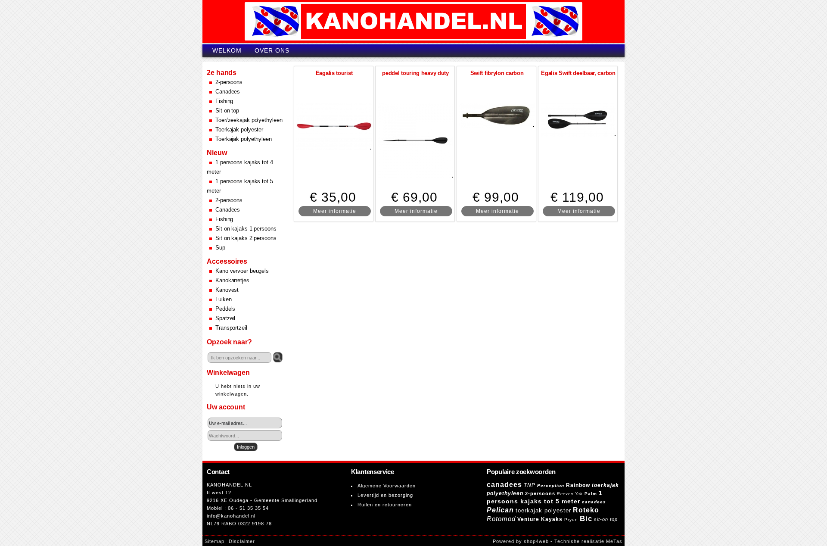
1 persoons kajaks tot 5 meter (240, 186)
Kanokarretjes (232, 280)
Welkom (227, 50)
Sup (220, 247)
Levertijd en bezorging (385, 495)
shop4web (536, 541)
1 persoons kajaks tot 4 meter (240, 167)
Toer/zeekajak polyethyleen (248, 120)
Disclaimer (242, 541)
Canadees (227, 91)
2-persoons (229, 82)
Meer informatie (334, 211)
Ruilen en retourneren (385, 504)
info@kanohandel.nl (231, 515)
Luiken (223, 299)
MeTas (614, 541)
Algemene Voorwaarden (387, 485)
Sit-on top (227, 110)
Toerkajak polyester (239, 129)
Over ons (272, 50)
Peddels (225, 309)
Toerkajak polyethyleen (243, 139)
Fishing (224, 101)
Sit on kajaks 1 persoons (246, 228)
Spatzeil (225, 318)
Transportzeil (231, 327)
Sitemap (214, 541)
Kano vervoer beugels (242, 271)
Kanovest (227, 290)
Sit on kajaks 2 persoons (246, 238)
